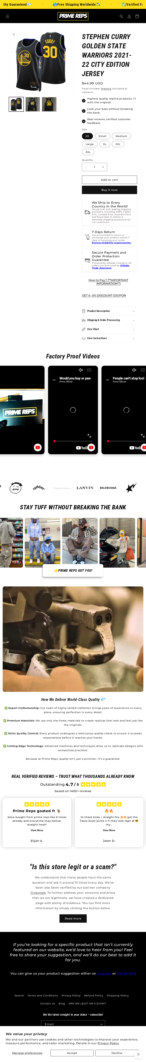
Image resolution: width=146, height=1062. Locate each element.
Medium (121, 136)
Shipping (106, 88)
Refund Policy (93, 995)
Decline (116, 1053)
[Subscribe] (101, 1024)
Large (90, 144)
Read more (73, 918)
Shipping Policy (118, 995)
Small (102, 136)
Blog (62, 1003)
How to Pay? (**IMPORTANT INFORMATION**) (108, 281)
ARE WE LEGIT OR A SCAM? (87, 1003)
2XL (118, 144)
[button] (7, 16)
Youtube (104, 973)
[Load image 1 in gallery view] (16, 104)
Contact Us (47, 1003)
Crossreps (38, 892)
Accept (72, 1053)
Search (19, 995)
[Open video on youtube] (38, 447)
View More (37, 830)
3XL (88, 152)
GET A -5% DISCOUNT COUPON (104, 295)
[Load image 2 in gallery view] (32, 104)
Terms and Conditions (43, 995)
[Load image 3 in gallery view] (49, 104)
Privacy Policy (108, 1043)
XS (87, 136)
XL (104, 144)
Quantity (87, 160)
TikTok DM (126, 973)
